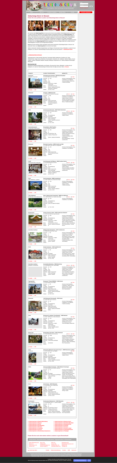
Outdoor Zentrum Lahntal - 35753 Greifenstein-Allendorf (55, 212)
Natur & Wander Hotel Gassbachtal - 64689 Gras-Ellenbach (55, 195)
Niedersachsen (33, 445)
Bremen (31, 443)
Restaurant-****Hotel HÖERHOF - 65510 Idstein (53, 281)
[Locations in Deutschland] (52, 5)
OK (89, 460)
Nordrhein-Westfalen (45, 445)
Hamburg (43, 443)
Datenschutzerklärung (55, 450)
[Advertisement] (86, 39)
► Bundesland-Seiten (67, 49)
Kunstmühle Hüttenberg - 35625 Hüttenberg (52, 264)
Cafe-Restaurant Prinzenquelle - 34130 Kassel (52, 298)
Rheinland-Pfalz (55, 445)
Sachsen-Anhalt (44, 446)
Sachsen (31, 446)
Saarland (64, 445)
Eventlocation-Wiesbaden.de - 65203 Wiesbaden (53, 401)
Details (30, 89)
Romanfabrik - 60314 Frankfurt (49, 127)
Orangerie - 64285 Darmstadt (49, 92)
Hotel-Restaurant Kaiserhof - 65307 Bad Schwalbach (54, 75)
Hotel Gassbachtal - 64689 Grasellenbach (52, 178)
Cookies (64, 450)
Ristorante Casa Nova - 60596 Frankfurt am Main (53, 144)
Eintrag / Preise (62, 12)
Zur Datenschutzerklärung (80, 460)
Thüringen (64, 446)
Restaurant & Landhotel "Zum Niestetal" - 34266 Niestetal (55, 315)
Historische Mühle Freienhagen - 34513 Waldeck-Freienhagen (56, 366)
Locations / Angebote (52, 12)
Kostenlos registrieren (86, 12)
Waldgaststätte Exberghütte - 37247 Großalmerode (54, 229)
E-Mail (73, 76)
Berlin (53, 442)
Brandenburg (65, 442)
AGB (69, 450)
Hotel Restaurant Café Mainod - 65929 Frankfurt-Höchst (55, 161)
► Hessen (66, 66)
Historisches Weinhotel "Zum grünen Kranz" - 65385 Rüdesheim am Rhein (58, 349)
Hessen (53, 443)
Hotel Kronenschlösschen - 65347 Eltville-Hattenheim (54, 109)
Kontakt (72, 12)
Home (31, 12)
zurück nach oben (33, 450)
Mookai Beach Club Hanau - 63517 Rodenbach (53, 332)
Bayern (42, 442)
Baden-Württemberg (34, 442)
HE (35, 89)
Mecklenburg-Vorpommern (67, 443)
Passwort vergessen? (84, 7)
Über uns (42, 12)
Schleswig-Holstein (55, 446)
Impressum (74, 450)
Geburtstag (38, 421)
